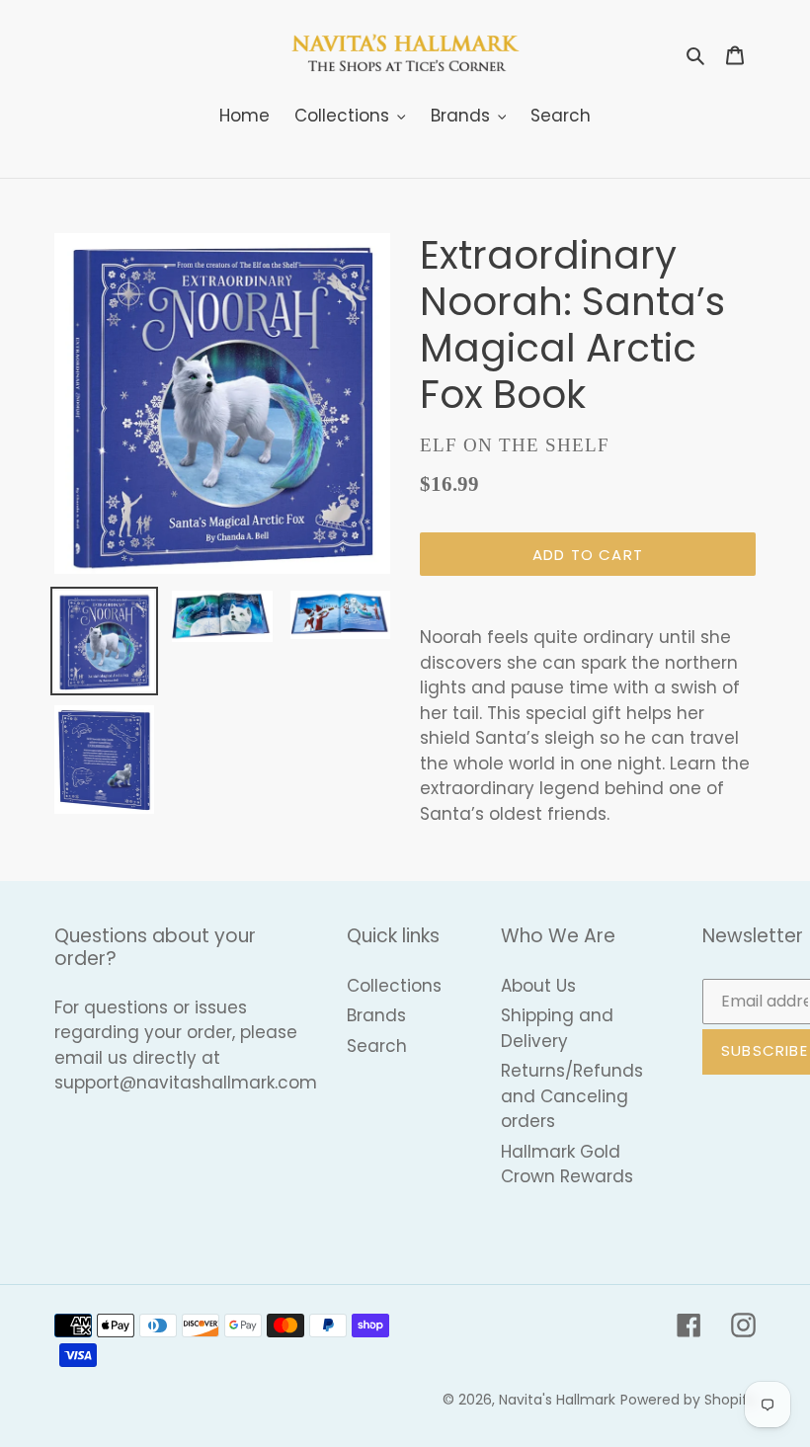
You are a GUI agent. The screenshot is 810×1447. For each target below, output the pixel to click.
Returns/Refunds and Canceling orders (572, 1096)
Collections (394, 986)
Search (377, 1046)
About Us (538, 986)
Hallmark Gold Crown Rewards (567, 1164)
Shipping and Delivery (557, 1028)
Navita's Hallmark (557, 1399)
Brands (376, 1015)
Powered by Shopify (688, 1399)
